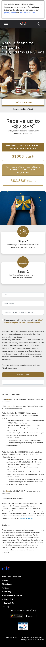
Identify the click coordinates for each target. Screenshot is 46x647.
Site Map (6, 607)
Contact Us (9, 603)
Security (7, 592)
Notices (5, 588)
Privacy (5, 580)
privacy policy (10, 13)
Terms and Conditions (11, 576)
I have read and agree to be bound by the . (23, 324)
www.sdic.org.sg (26, 518)
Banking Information (13, 595)
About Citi (8, 599)
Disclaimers (7, 584)
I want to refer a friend (23, 102)
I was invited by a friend (23, 109)
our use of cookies (27, 13)
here (8, 399)
